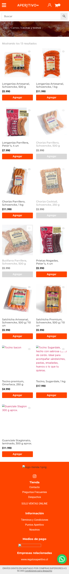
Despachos (34, 497)
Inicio (6, 27)
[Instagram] (34, 476)
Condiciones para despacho (38, 571)
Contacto (34, 487)
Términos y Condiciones (34, 519)
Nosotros (34, 529)
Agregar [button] (17, 97)
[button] (62, 559)
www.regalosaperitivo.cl (34, 559)
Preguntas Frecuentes (34, 492)
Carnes (15, 27)
